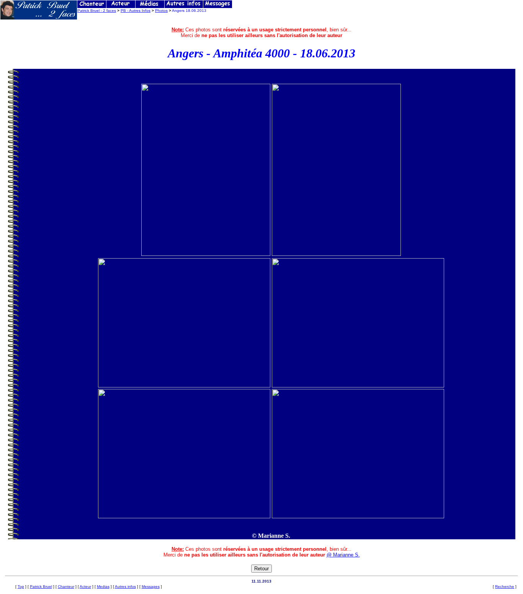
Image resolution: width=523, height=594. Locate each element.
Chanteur (66, 586)
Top (21, 586)
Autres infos (125, 586)
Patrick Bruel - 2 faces (96, 10)
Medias (103, 586)
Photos (161, 10)
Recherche (504, 586)
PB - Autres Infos (135, 10)
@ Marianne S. (343, 555)
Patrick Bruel (41, 586)
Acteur (85, 586)
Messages (151, 586)
